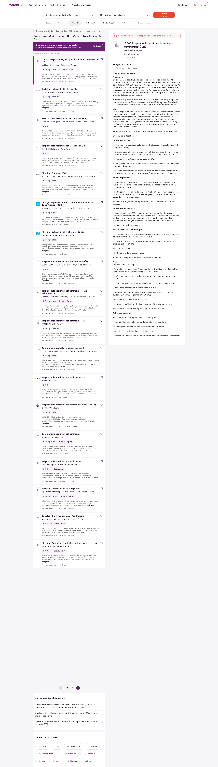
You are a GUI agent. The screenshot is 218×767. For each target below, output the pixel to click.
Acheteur (91, 753)
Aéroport (74, 761)
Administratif (47, 753)
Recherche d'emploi (41, 31)
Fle (58, 746)
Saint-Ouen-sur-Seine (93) (61, 31)
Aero (58, 761)
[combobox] (69, 15)
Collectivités (75, 746)
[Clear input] (93, 15)
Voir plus (92, 78)
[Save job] (101, 59)
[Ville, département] (122, 15)
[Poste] (67, 15)
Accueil (94, 746)
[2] (78, 688)
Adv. (43, 761)
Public (44, 746)
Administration (69, 753)
